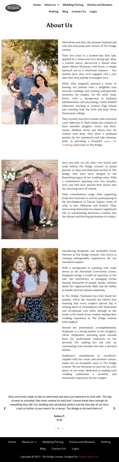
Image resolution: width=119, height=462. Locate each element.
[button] (5, 408)
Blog (65, 11)
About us (50, 4)
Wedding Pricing (73, 4)
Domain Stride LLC (88, 456)
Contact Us (79, 11)
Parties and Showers (99, 4)
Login (93, 11)
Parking (54, 11)
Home (37, 4)
